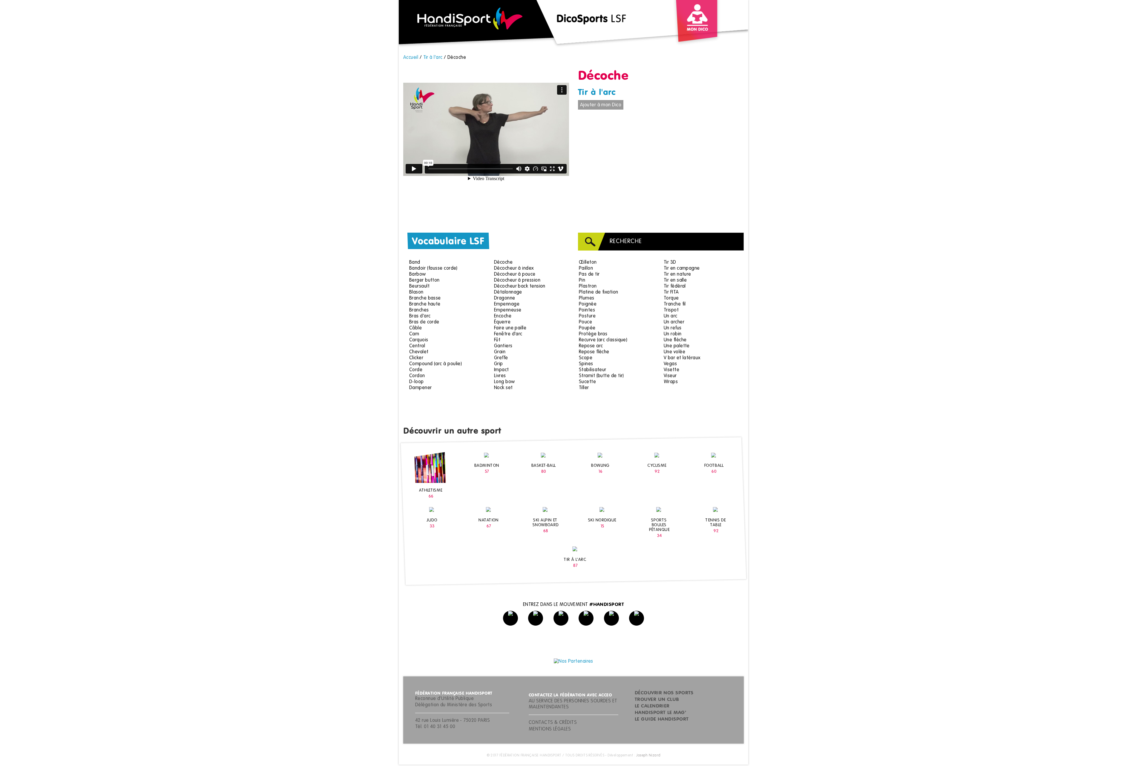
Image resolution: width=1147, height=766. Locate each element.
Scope (585, 358)
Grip (498, 364)
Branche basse (425, 298)
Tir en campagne (682, 268)
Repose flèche (594, 352)
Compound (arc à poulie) (435, 364)
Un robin (673, 334)
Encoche (502, 316)
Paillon (586, 268)
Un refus (673, 328)
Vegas (670, 364)
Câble (415, 328)
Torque (671, 298)
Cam (414, 334)
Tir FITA (671, 292)
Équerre (502, 322)
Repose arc (591, 346)
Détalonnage (508, 292)
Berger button (424, 280)
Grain (499, 352)
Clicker (416, 358)
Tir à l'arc (597, 92)
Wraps (671, 382)
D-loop (416, 382)
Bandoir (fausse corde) (433, 268)
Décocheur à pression (517, 280)
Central (417, 346)
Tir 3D (670, 262)
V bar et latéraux (682, 358)
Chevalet (419, 352)
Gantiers (503, 346)
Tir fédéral (675, 286)
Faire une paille (510, 328)
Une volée (674, 352)
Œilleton (588, 262)
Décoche (503, 262)
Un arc (670, 316)
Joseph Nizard (648, 755)
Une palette (677, 346)
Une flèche (675, 340)
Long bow (504, 382)
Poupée (587, 328)
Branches (419, 310)
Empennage (506, 304)
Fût (497, 340)
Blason (416, 292)
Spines (586, 364)
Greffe (501, 358)
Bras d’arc (420, 316)
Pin (582, 280)
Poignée (587, 304)
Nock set (503, 388)
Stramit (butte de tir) (601, 376)
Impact (501, 370)
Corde (415, 370)
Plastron (588, 286)
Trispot (671, 310)
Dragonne (504, 298)
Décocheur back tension (519, 286)
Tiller (584, 388)
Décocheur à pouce (515, 274)
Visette (671, 370)
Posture (587, 316)
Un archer (674, 322)
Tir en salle (675, 280)
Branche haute (425, 304)
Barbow (417, 274)
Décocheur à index (514, 268)
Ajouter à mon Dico (600, 105)
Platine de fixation (598, 292)
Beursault (419, 286)
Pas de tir (589, 274)
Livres (500, 376)
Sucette (587, 382)
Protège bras (593, 334)
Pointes (587, 310)
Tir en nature (677, 274)
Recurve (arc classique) (603, 340)
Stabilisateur (592, 370)
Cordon (417, 376)
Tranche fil (675, 304)
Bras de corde (424, 322)
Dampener (420, 388)
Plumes (586, 298)
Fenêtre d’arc (508, 334)
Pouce (585, 322)
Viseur (670, 376)
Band (414, 262)
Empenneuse (508, 310)
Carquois (418, 340)
